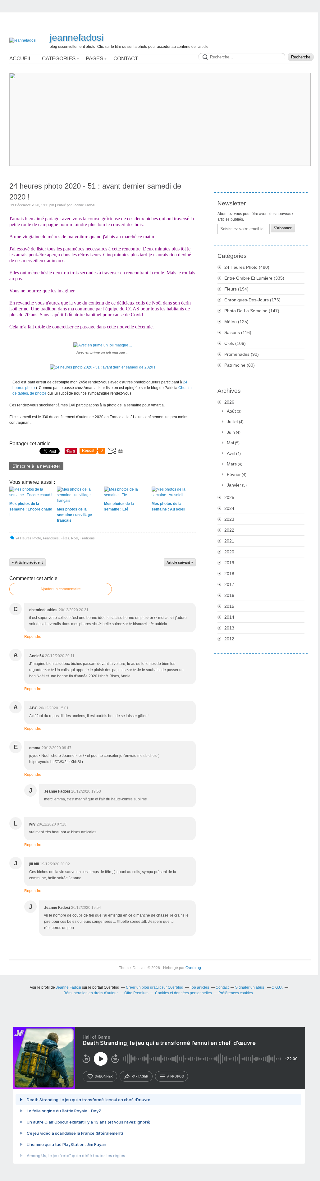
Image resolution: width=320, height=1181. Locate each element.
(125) (236, 321)
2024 (229, 508)
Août (231, 411)
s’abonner (104, 1076)
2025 (229, 497)
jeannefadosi (76, 37)
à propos (175, 1076)
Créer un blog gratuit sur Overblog (154, 987)
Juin (231, 432)
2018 (229, 573)
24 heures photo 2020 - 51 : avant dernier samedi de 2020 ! (95, 191)
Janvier (234, 485)
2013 (229, 627)
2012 (229, 638)
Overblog (193, 968)
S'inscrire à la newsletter (36, 466)
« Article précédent (27, 562)
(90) (241, 354)
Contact (125, 59)
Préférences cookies (235, 993)
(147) (251, 310)
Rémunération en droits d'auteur (90, 993)
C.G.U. (277, 987)
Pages (94, 59)
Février (234, 474)
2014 (229, 617)
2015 (229, 606)
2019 (229, 562)
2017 (229, 584)
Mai (230, 442)
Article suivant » (180, 562)
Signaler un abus (250, 987)
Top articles (199, 987)
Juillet (232, 421)
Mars (232, 463)
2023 (229, 519)
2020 (229, 551)
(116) (237, 332)
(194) (236, 288)
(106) (235, 343)
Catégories (58, 59)
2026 (229, 402)
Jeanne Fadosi (68, 987)
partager (140, 1076)
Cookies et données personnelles (183, 993)
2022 (229, 530)
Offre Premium (136, 993)
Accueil (20, 59)
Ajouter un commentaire (60, 589)
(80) (239, 365)
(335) (254, 278)
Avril (231, 453)
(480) (246, 267)
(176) (252, 299)
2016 (229, 595)
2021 (229, 540)
